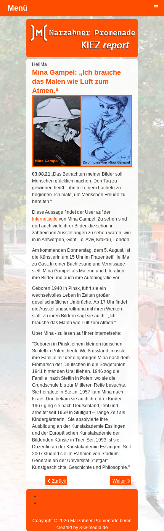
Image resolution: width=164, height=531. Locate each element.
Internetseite (45, 219)
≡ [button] (156, 6)
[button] (137, 504)
